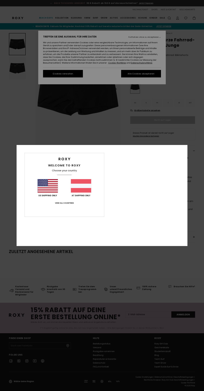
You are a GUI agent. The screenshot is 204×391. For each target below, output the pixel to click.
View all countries (64, 203)
